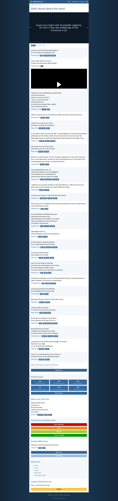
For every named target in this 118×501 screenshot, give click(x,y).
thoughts (53, 55)
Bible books (37, 473)
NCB (33, 45)
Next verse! (59, 452)
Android (59, 431)
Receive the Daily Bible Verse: (43, 420)
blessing (46, 151)
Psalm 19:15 (34, 349)
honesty (42, 302)
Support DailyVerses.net (41, 482)
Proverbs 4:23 (35, 55)
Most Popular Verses (40, 475)
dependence (48, 179)
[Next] (59, 366)
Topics (69, 1)
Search (36, 468)
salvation (46, 190)
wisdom (46, 293)
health (51, 257)
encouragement (47, 323)
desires (55, 198)
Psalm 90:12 (34, 359)
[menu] (87, 2)
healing (43, 247)
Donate (59, 489)
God (46, 414)
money (49, 198)
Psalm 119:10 (35, 312)
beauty (47, 141)
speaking (41, 348)
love (42, 226)
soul (48, 117)
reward (44, 109)
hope (40, 323)
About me (50, 495)
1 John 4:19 (34, 447)
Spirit (48, 128)
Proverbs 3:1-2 (35, 272)
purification (42, 128)
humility (42, 141)
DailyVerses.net (34, 4)
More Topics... (59, 393)
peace (49, 272)
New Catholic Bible (40, 45)
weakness (54, 247)
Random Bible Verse (39, 441)
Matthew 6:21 (35, 198)
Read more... (59, 370)
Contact (60, 495)
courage (55, 323)
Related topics (37, 377)
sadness (44, 336)
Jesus (50, 414)
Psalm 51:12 (34, 128)
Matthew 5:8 (34, 302)
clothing (53, 141)
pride (47, 164)
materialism (43, 198)
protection (46, 55)
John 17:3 (34, 414)
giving (40, 236)
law (42, 272)
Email (59, 428)
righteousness (47, 312)
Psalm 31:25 (34, 323)
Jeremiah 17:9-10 (36, 109)
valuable (52, 226)
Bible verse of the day (40, 399)
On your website (59, 435)
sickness (48, 247)
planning (41, 151)
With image (59, 456)
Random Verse (75, 1)
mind (46, 208)
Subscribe (82, 1)
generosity (52, 283)
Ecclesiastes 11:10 (36, 336)
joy (43, 283)
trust (42, 179)
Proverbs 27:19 (35, 66)
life (41, 55)
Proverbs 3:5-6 (35, 179)
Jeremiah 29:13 (35, 117)
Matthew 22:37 (35, 208)
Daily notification (59, 424)
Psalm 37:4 (34, 236)
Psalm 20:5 (34, 151)
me (35, 485)
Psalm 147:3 (34, 257)
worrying (50, 336)
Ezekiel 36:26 (34, 190)
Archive (36, 470)
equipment (55, 179)
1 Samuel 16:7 (35, 164)
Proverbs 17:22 (35, 247)
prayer (46, 348)
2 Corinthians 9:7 (36, 283)
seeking (43, 117)
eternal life (40, 414)
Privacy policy (66, 495)
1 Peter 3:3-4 (34, 141)
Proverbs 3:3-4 (35, 226)
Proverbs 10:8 (35, 294)
